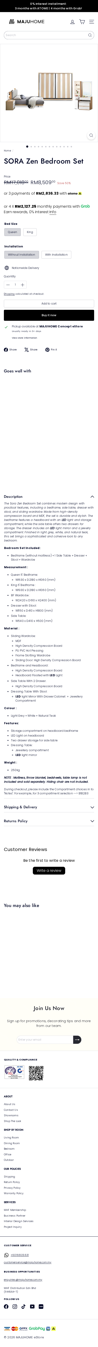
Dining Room (12, 1143)
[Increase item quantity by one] (22, 285)
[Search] (90, 35)
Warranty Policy (13, 1193)
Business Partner (14, 1215)
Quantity (10, 276)
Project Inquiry (13, 1227)
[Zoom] (91, 135)
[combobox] (49, 35)
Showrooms (11, 1115)
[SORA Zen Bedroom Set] (48, 391)
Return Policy (12, 1182)
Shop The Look (12, 1121)
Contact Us (11, 1110)
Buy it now (49, 315)
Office (7, 1154)
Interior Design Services (19, 1221)
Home (7, 150)
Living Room (11, 1137)
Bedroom (9, 1149)
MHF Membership (15, 1210)
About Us (9, 1104)
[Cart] (82, 21)
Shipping (9, 294)
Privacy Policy (12, 1188)
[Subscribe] (77, 1040)
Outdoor (9, 1160)
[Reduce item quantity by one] (8, 285)
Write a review (49, 870)
